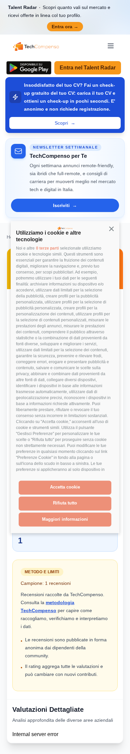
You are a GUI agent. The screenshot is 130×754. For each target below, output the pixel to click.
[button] (111, 229)
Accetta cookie (65, 487)
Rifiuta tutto (65, 503)
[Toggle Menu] (110, 46)
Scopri (65, 123)
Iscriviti (65, 205)
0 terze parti (47, 248)
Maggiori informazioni (65, 519)
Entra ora (65, 26)
